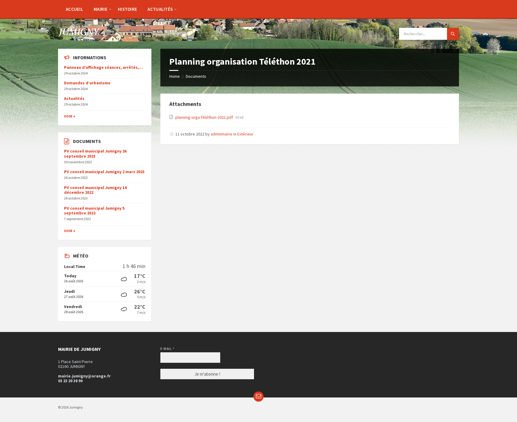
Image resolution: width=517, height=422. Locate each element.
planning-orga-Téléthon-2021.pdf (204, 117)
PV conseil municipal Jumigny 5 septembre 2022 (94, 210)
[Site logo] (79, 35)
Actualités (74, 98)
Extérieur (245, 134)
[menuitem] (74, 9)
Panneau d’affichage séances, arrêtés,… (103, 67)
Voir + (69, 116)
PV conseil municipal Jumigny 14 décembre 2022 (95, 190)
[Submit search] (453, 34)
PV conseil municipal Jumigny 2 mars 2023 (104, 171)
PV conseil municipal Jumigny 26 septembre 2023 (95, 153)
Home (174, 76)
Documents (196, 76)
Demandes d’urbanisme (87, 83)
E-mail (167, 348)
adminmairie (221, 134)
